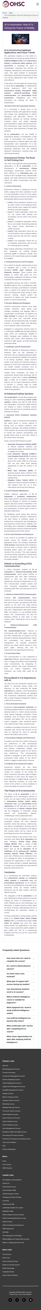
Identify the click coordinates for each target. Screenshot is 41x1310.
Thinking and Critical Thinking (11, 1197)
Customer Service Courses (10, 1100)
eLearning (5, 1200)
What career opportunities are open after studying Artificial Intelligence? (19, 1039)
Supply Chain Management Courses (13, 1086)
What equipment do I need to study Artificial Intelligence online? (19, 1010)
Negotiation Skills (7, 1211)
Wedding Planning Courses (11, 1107)
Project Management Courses (11, 1083)
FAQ (3, 1146)
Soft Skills (5, 1232)
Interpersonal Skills (8, 1204)
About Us (5, 1065)
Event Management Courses (11, 1128)
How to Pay (6, 1258)
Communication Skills (9, 1190)
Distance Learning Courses (11, 1265)
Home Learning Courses (10, 1261)
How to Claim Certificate (10, 1275)
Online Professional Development (12, 1225)
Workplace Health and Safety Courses (14, 1132)
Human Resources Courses (11, 1118)
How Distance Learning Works (11, 1180)
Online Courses (7, 1221)
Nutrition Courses (7, 1093)
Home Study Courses (9, 1187)
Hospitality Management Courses (12, 1090)
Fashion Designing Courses (11, 1079)
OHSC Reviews (7, 1168)
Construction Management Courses (13, 1076)
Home (5, 13)
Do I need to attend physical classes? (18, 967)
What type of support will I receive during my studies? (18, 982)
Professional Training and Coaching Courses (16, 1139)
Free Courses (6, 1164)
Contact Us (5, 1183)
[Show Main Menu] (37, 4)
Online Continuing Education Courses (14, 1218)
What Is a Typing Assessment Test (13, 1242)
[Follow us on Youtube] (31, 1300)
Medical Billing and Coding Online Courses (15, 1239)
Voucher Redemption (9, 1149)
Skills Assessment (8, 1228)
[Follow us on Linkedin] (24, 1300)
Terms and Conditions (9, 1142)
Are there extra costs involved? (15, 975)
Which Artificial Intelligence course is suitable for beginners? (18, 1000)
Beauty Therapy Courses (10, 1097)
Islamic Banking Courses (10, 1125)
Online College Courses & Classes (13, 1214)
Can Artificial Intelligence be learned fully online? (19, 1019)
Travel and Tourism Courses (11, 1111)
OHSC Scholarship (8, 1268)
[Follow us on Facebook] (10, 1300)
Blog (10, 13)
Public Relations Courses (10, 1114)
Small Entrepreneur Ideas (10, 1194)
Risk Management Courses (11, 1069)
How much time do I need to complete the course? (18, 959)
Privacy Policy (13, 1294)
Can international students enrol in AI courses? (18, 990)
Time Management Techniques (12, 1235)
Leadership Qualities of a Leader (12, 1207)
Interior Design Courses (9, 1121)
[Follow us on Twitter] (17, 1300)
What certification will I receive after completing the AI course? (20, 1029)
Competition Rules (8, 1272)
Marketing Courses (8, 1104)
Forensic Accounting (8, 1072)
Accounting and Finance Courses (12, 1135)
